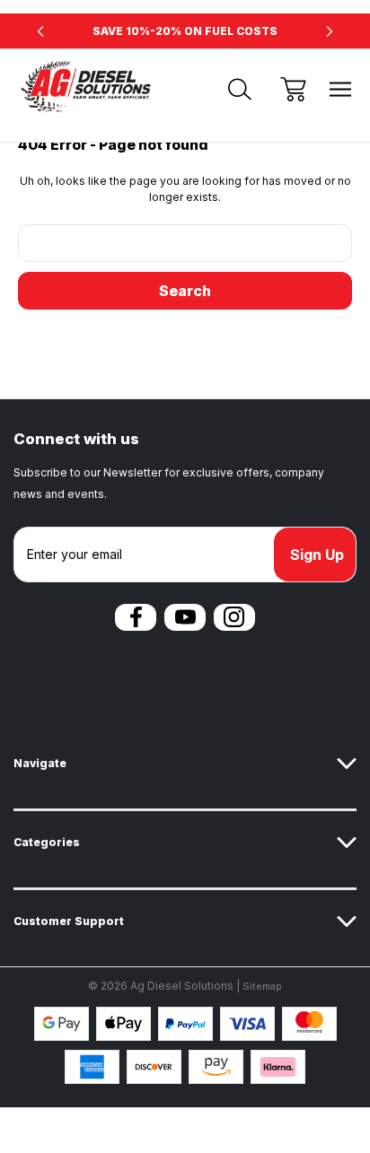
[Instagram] (234, 617)
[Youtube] (185, 617)
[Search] (240, 89)
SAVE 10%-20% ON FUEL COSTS (185, 31)
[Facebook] (135, 617)
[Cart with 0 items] (293, 89)
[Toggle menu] (341, 89)
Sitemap (262, 986)
